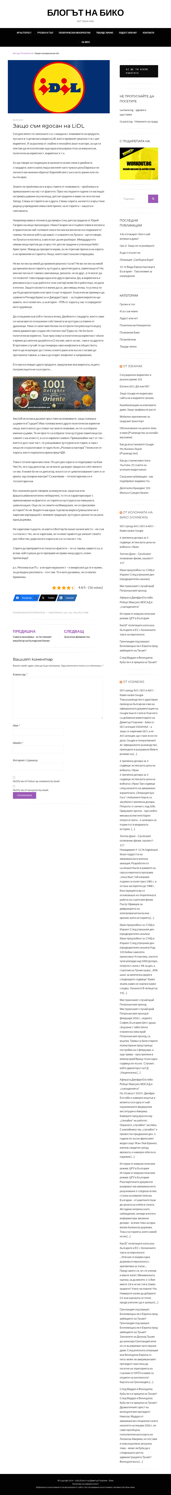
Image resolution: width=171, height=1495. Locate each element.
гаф (75, 612)
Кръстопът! (24, 32)
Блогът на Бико (85, 12)
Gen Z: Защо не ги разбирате (137, 245)
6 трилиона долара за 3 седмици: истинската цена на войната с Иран (137, 542)
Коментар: (20, 674)
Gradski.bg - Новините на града (139, 121)
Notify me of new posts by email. (31, 789)
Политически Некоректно (75, 32)
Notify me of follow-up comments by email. (36, 781)
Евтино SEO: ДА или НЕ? (135, 386)
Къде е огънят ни (130, 252)
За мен (85, 42)
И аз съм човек (129, 311)
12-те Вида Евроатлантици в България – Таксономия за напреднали (137, 271)
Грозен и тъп (45, 32)
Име (16, 725)
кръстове (83, 612)
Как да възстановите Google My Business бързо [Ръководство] (137, 449)
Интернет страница (25, 760)
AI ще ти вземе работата (137, 71)
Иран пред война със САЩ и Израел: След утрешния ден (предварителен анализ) (137, 574)
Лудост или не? (128, 32)
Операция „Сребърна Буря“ (137, 259)
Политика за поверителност (85, 1484)
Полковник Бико (130, 332)
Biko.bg (16, 53)
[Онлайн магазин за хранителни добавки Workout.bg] (139, 163)
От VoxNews (133, 682)
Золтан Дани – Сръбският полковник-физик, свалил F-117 (137, 558)
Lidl (70, 612)
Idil (65, 612)
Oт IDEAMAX (132, 366)
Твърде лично (104, 32)
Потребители (27, 53)
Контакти (148, 32)
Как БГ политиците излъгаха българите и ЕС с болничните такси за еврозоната (138, 630)
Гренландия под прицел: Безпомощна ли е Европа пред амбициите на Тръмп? (139, 646)
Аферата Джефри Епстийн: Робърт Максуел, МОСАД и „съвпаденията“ (136, 602)
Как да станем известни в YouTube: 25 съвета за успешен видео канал (135, 465)
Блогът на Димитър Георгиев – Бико (97, 1480)
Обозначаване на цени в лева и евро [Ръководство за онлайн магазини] (139, 432)
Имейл (18, 743)
